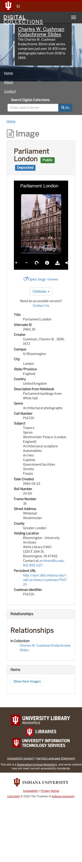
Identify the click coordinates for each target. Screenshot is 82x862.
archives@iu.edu (51, 561)
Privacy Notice (50, 791)
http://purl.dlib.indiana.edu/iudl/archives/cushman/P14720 (45, 580)
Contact (10, 91)
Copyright (13, 796)
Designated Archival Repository (37, 764)
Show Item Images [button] (27, 681)
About (8, 82)
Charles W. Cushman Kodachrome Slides (41, 31)
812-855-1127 (33, 565)
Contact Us (41, 306)
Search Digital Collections (30, 100)
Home (8, 73)
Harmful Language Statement (55, 758)
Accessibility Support (20, 758)
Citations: (40, 291)
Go (66, 108)
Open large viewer (43, 279)
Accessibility (30, 791)
